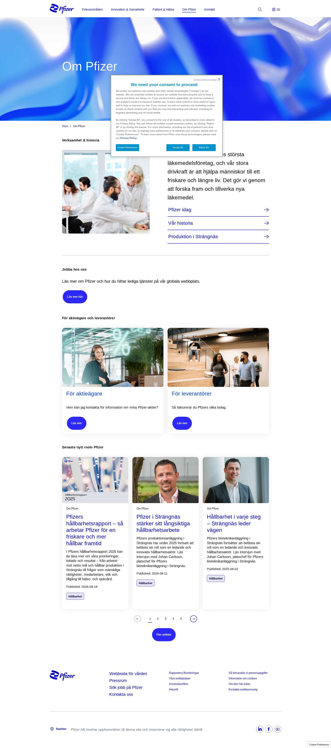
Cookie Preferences (319, 744)
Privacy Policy (128, 138)
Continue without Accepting (207, 79)
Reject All (204, 147)
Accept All (178, 147)
